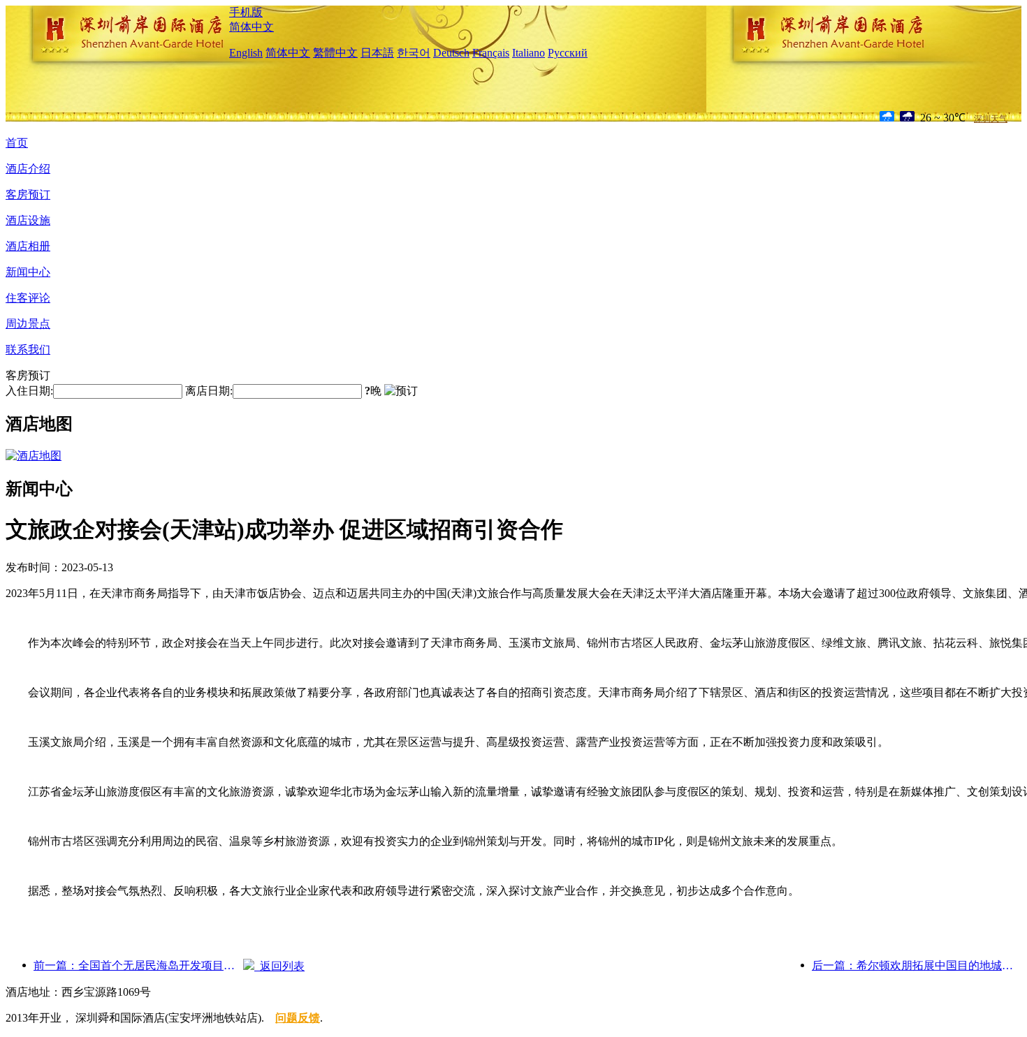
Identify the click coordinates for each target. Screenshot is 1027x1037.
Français (490, 53)
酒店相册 (28, 246)
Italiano (528, 53)
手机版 (246, 12)
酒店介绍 (28, 169)
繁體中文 (335, 53)
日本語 (377, 53)
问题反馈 (297, 1018)
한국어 (413, 53)
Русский (568, 53)
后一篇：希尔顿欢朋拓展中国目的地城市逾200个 (916, 965)
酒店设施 (28, 220)
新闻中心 (28, 272)
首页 (17, 143)
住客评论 (28, 298)
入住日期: (29, 391)
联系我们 (28, 349)
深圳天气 (990, 119)
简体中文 (251, 27)
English (246, 53)
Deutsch (451, 53)
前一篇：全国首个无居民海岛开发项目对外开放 (138, 965)
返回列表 (279, 966)
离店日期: (209, 391)
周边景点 (28, 324)
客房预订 (28, 194)
